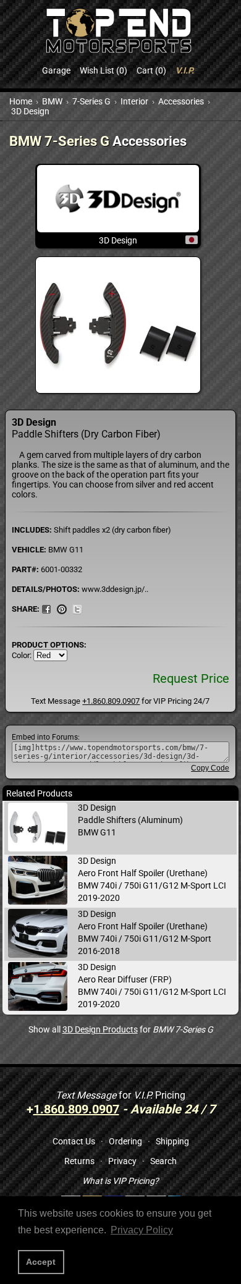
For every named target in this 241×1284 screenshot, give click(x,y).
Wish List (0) (103, 70)
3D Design (30, 111)
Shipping (172, 1141)
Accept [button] (41, 1262)
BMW (52, 101)
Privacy (122, 1161)
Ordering (125, 1141)
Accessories (181, 101)
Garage (56, 70)
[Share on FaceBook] (46, 609)
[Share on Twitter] (77, 609)
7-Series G (91, 101)
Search (163, 1161)
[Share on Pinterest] (62, 609)
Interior (134, 101)
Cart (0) (151, 70)
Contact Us (74, 1141)
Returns (79, 1161)
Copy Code (210, 768)
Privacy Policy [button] (142, 1230)
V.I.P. (184, 70)
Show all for (120, 1029)
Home (20, 101)
